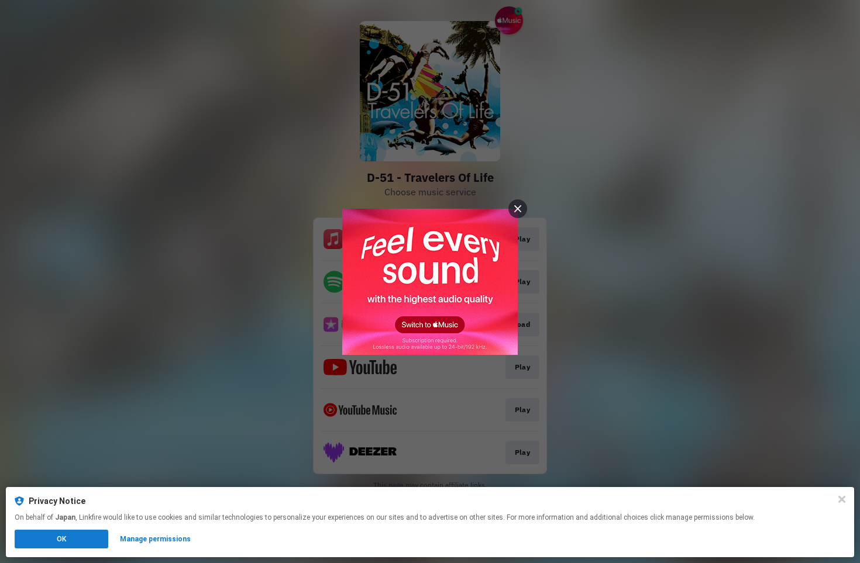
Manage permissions (155, 539)
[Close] (842, 499)
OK (61, 539)
